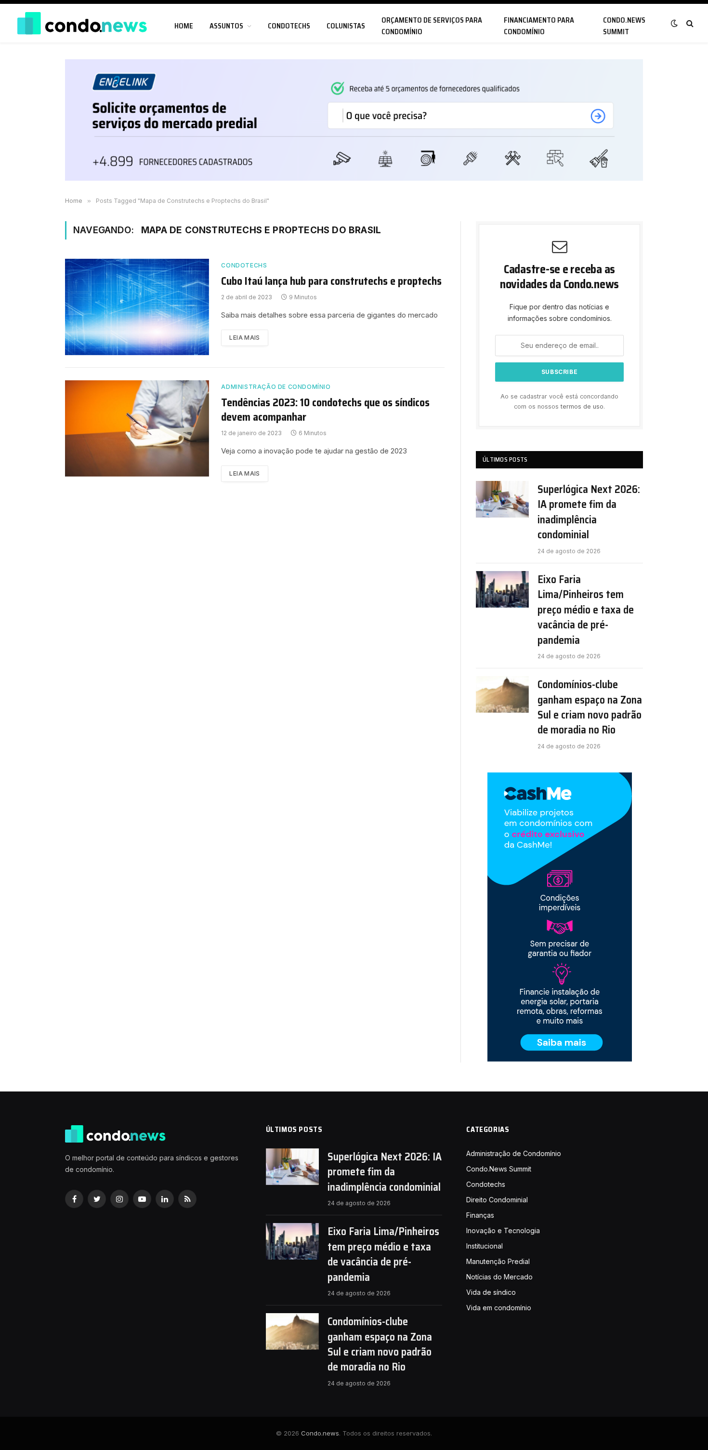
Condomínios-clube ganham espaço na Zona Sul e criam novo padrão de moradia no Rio (590, 707)
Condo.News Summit (624, 26)
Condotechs (289, 26)
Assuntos (226, 26)
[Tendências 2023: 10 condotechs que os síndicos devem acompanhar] (137, 428)
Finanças (480, 1215)
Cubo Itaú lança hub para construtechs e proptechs (331, 281)
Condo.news (320, 1433)
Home (183, 26)
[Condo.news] (81, 23)
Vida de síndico (491, 1292)
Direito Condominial (497, 1200)
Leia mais (244, 337)
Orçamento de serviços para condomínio (431, 26)
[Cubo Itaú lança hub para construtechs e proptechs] (137, 307)
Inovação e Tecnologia (503, 1230)
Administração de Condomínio (275, 386)
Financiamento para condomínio (539, 26)
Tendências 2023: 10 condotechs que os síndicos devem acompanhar (325, 410)
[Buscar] (689, 23)
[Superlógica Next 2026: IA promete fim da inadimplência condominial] (502, 499)
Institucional (484, 1246)
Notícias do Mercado (499, 1277)
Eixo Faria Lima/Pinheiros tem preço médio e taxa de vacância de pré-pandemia (586, 610)
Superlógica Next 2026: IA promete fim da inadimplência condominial (589, 512)
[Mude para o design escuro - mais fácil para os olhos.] (674, 23)
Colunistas (346, 26)
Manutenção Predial (498, 1261)
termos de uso (582, 406)
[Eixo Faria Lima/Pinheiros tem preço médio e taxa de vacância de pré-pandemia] (502, 589)
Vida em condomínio (498, 1308)
